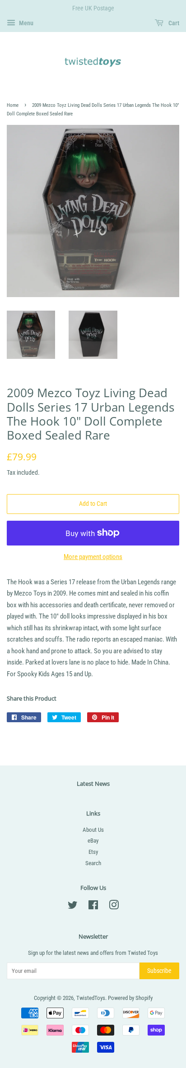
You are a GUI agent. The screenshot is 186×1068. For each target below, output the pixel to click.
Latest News (93, 783)
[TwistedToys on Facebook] (93, 906)
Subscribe (159, 970)
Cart (173, 23)
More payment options (93, 557)
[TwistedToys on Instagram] (114, 906)
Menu (25, 23)
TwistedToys (90, 998)
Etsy (93, 851)
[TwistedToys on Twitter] (73, 906)
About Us (93, 829)
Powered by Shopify (130, 998)
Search (93, 863)
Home (13, 105)
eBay (93, 840)
